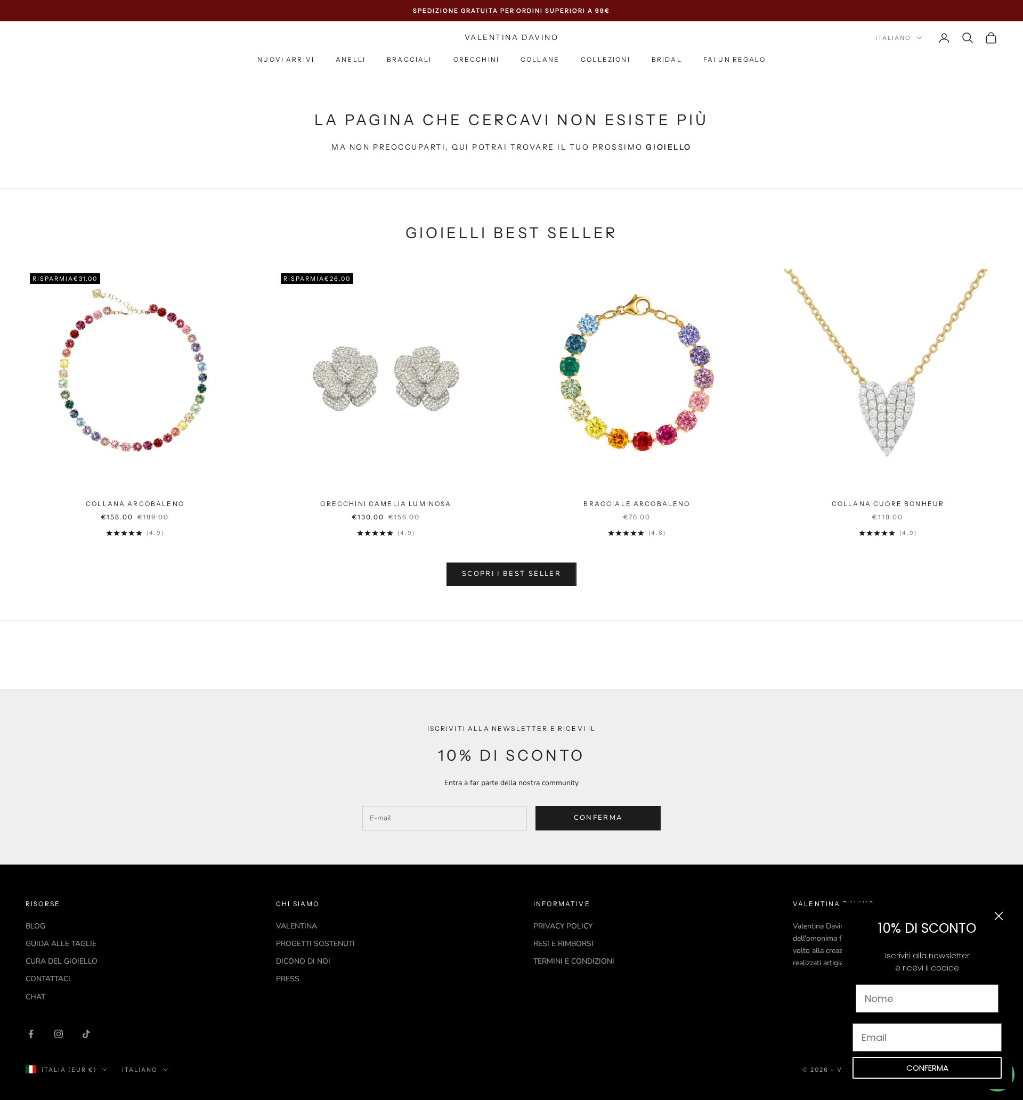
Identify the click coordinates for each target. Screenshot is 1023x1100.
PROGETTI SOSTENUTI (315, 944)
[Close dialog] (998, 916)
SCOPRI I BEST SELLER (511, 573)
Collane (540, 60)
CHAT (35, 997)
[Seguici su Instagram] (58, 1034)
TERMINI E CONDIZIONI (573, 961)
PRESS (287, 979)
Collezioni (605, 60)
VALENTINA (296, 926)
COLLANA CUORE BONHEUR (888, 504)
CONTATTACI (48, 979)
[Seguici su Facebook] (31, 1034)
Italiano (893, 38)
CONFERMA (927, 1067)
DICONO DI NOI (303, 961)
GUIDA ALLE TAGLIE (61, 944)
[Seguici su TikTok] (86, 1034)
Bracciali (409, 60)
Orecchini (476, 60)
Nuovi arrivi (285, 60)
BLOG (35, 926)
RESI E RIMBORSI (563, 944)
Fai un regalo (734, 60)
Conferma (598, 817)
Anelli (351, 60)
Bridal (667, 60)
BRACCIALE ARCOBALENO (636, 504)
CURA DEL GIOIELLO (62, 961)
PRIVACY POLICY (562, 926)
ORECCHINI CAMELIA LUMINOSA (385, 504)
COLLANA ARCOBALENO (135, 504)
